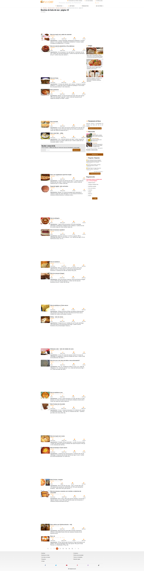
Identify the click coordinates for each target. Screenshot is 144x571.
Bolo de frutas (54, 78)
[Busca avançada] (98, 3)
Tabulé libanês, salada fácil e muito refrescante (97, 136)
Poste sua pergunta (95, 173)
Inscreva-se (76, 150)
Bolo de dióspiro (55, 218)
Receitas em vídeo (45, 555)
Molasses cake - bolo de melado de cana (61, 349)
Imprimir (101, 148)
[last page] (78, 548)
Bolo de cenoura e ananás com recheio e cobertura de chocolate (65, 491)
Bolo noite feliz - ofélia (56, 133)
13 (66, 548)
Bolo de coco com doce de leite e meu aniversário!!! (65, 360)
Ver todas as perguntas (98, 171)
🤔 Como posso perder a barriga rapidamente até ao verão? (93, 165)
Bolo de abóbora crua (56, 392)
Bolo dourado (54, 121)
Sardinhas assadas (92, 186)
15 (72, 548)
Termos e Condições (78, 557)
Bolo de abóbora (55, 261)
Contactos (76, 553)
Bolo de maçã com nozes (57, 436)
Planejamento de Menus (94, 128)
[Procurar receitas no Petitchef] (96, 2)
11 (60, 548)
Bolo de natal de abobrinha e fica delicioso (62, 46)
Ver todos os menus (92, 148)
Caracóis (90, 190)
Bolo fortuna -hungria (56, 479)
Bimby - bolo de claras (56, 317)
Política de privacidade (78, 555)
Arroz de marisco (92, 188)
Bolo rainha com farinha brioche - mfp (61, 524)
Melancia (90, 193)
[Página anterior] (51, 548)
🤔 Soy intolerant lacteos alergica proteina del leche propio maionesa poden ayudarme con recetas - (93, 161)
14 (69, 548)
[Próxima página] (75, 548)
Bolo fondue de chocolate (57, 404)
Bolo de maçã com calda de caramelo (61, 34)
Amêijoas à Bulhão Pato (93, 184)
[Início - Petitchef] (41, 7)
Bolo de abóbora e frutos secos (59, 305)
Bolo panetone (54, 89)
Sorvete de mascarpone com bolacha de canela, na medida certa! (97, 145)
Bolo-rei (52, 536)
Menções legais (77, 559)
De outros (99, 6)
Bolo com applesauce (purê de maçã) (60, 174)
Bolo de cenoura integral (57, 273)
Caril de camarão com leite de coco (97, 140)
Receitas (59, 6)
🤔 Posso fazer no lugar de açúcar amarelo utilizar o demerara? (93, 169)
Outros (89, 195)
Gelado (89, 191)
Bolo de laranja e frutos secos (58, 447)
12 (63, 548)
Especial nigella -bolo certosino (59, 186)
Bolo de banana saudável (57, 230)
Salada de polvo (91, 182)
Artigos (71, 6)
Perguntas (85, 6)
